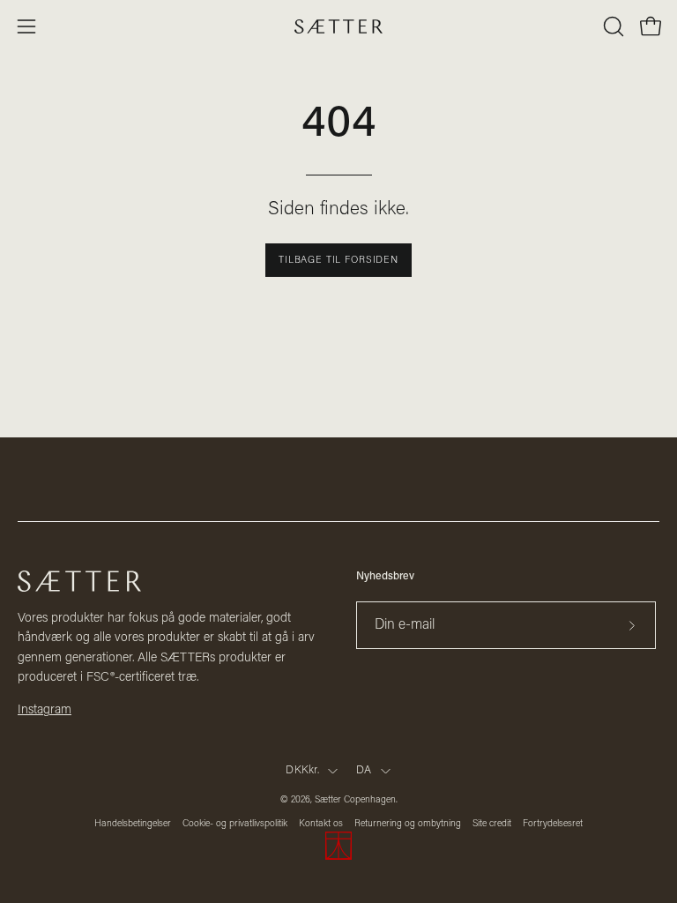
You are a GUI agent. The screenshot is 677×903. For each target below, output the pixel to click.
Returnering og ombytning (407, 824)
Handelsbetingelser (132, 824)
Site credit (491, 824)
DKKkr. (302, 770)
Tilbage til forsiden (338, 260)
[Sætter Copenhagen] (338, 26)
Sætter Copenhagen (355, 800)
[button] (611, 26)
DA (364, 770)
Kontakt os (321, 824)
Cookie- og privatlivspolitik (234, 824)
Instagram (44, 710)
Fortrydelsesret (553, 824)
